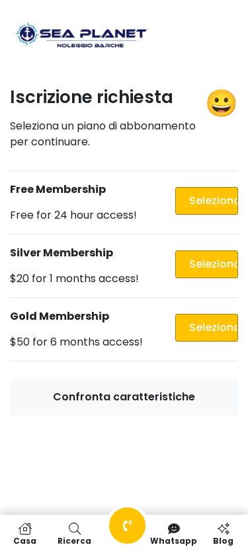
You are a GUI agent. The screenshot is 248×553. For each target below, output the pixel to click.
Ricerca (74, 540)
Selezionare (213, 200)
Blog (223, 540)
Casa (24, 540)
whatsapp (173, 540)
